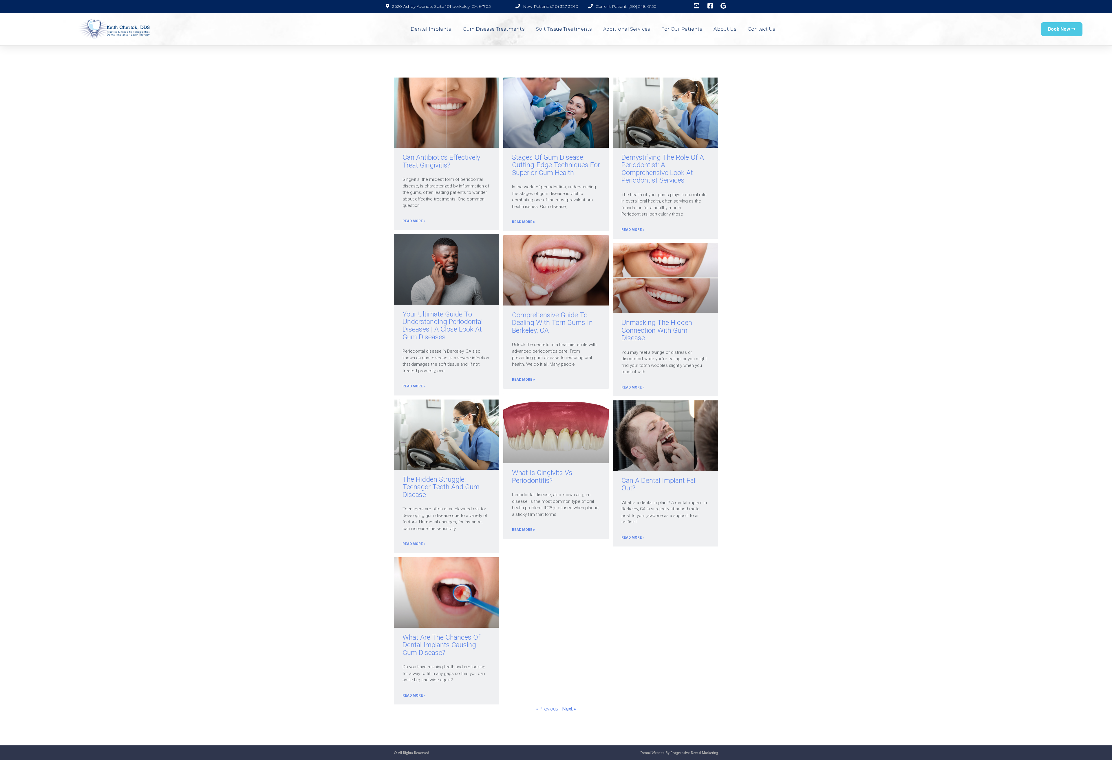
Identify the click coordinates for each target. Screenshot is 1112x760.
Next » (569, 708)
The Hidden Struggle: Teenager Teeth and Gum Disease (441, 487)
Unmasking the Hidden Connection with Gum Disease (656, 330)
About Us (725, 29)
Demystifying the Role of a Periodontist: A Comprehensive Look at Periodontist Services (662, 168)
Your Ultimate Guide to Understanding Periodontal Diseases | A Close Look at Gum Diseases (443, 325)
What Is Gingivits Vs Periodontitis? (542, 476)
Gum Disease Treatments (493, 29)
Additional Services (626, 29)
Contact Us (761, 29)
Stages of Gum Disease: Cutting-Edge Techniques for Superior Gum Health (556, 165)
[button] (1061, 29)
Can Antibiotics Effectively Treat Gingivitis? (441, 161)
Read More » (414, 221)
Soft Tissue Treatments (564, 29)
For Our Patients (681, 29)
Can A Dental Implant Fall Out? (659, 484)
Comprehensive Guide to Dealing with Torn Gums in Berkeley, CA (552, 322)
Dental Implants (431, 29)
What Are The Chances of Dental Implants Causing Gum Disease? (441, 645)
